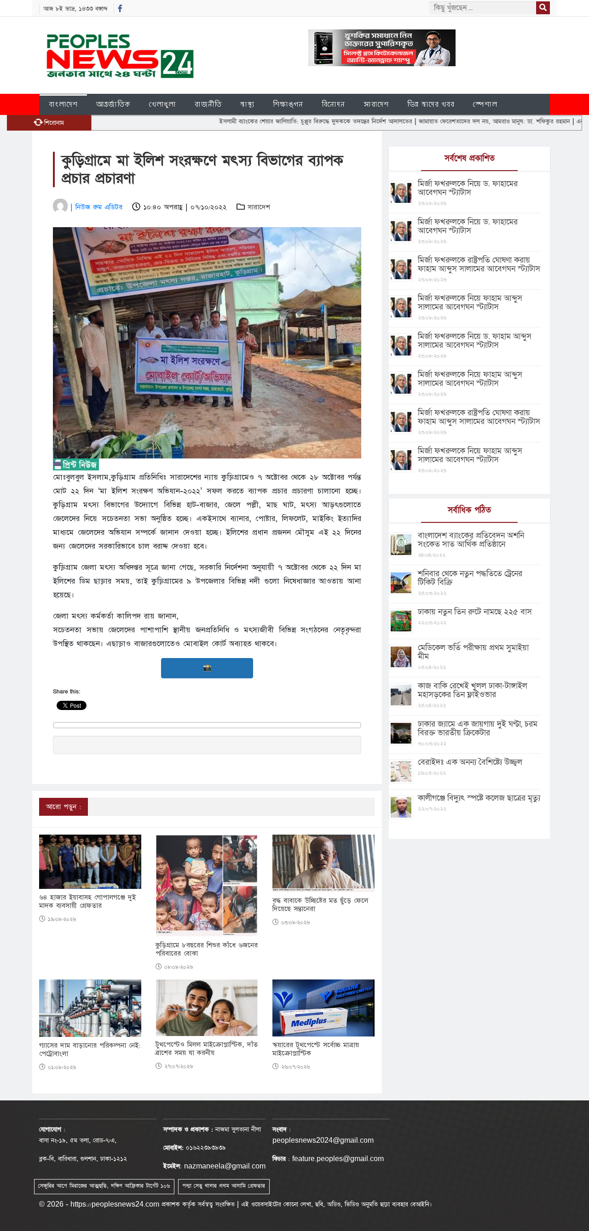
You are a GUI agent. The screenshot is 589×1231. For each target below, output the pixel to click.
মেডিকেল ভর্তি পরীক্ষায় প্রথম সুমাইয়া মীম (473, 652)
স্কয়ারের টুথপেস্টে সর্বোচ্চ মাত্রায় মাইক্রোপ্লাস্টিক (315, 1049)
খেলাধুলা (162, 104)
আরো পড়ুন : (63, 807)
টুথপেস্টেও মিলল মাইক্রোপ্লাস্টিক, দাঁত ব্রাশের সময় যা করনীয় (207, 1049)
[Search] (543, 7)
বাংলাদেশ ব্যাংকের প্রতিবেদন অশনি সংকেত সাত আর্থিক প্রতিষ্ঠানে (471, 540)
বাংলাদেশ (63, 104)
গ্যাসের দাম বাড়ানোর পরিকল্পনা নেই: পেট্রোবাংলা (89, 1050)
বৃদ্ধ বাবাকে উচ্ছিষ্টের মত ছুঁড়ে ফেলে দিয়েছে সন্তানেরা (320, 905)
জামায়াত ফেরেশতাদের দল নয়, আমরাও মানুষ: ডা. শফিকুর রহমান (461, 121)
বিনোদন (333, 104)
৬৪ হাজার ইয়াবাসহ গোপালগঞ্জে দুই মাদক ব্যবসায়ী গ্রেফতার (87, 901)
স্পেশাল (485, 104)
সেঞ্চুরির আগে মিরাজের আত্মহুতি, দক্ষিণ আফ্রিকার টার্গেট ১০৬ (104, 1186)
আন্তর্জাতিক (113, 104)
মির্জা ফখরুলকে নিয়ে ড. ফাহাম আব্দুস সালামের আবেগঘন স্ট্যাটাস (474, 340)
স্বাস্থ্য (247, 104)
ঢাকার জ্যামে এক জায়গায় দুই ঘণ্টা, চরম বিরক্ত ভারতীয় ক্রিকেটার (477, 728)
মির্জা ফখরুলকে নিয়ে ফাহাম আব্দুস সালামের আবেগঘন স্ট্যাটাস (470, 302)
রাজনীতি (208, 104)
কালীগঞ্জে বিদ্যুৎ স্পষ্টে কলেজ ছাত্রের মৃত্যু (479, 798)
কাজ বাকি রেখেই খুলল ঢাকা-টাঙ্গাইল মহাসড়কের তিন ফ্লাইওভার (472, 690)
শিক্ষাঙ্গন (288, 104)
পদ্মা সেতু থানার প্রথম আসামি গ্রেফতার (223, 1186)
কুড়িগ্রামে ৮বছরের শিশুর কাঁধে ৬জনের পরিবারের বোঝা (207, 949)
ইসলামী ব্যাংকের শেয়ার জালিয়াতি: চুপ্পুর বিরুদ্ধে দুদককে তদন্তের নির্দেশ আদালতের (282, 121)
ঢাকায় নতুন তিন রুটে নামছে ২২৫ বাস (475, 612)
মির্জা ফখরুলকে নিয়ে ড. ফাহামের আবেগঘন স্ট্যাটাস (468, 188)
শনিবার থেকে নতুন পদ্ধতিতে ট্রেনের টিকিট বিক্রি (470, 578)
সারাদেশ (376, 104)
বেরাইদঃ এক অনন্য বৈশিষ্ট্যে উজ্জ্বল (470, 762)
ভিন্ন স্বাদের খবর (431, 104)
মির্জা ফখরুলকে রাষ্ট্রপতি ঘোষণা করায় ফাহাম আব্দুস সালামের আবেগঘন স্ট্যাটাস (479, 264)
